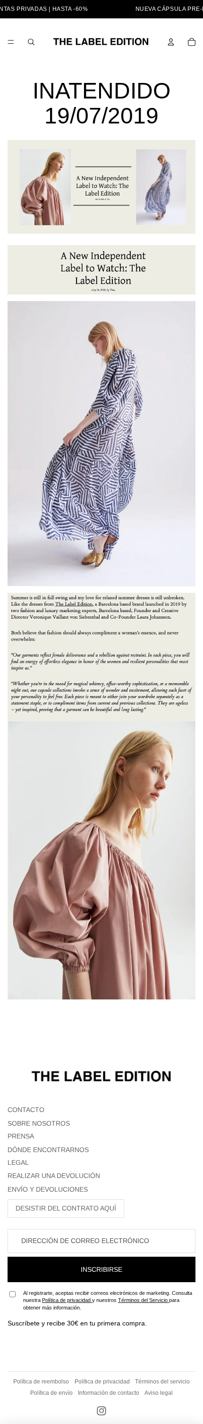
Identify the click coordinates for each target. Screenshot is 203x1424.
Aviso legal (158, 1393)
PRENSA (21, 1136)
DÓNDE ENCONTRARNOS (48, 1150)
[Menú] (11, 42)
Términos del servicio (162, 1381)
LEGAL (18, 1162)
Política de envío (51, 1393)
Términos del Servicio (143, 1300)
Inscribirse (101, 1269)
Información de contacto (108, 1393)
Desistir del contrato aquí (66, 1208)
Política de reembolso (41, 1381)
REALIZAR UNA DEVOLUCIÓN (54, 1175)
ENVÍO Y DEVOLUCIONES (48, 1189)
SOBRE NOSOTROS (39, 1123)
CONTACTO (26, 1109)
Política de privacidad (67, 1300)
